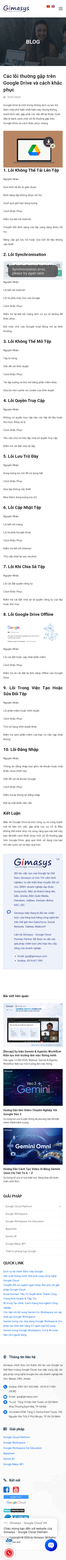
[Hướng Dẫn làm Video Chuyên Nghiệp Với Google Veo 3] (33, 1087)
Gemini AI (11, 1236)
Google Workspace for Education (24, 1221)
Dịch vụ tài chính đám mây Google (23, 1271)
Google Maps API (15, 1243)
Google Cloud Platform (18, 1206)
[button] (61, 8)
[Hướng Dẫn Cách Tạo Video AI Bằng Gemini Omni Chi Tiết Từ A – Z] (33, 1146)
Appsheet (11, 1228)
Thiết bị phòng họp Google (20, 1251)
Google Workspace (16, 1213)
